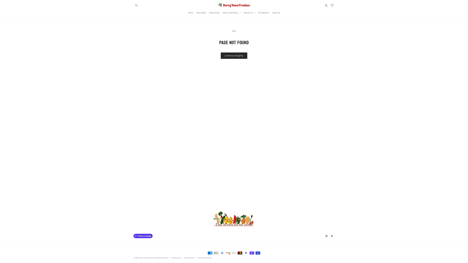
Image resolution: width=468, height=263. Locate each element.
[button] (136, 5)
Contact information (205, 257)
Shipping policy (189, 257)
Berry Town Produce (146, 257)
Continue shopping (234, 55)
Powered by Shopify (161, 257)
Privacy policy (176, 257)
